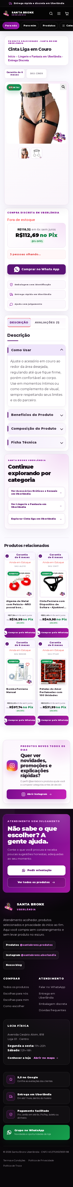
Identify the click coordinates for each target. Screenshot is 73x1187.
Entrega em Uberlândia (47, 995)
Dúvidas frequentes (52, 1010)
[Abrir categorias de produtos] (59, 13)
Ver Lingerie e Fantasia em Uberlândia (36, 505)
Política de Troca (12, 1165)
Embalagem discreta (53, 1003)
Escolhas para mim (16, 999)
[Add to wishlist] (10, 87)
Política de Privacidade (41, 1160)
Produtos (49, 25)
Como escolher (13, 1006)
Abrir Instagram (37, 794)
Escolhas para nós (15, 993)
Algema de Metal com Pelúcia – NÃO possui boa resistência (18, 604)
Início (11, 56)
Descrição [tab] (19, 322)
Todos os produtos (16, 987)
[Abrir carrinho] (67, 13)
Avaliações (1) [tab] (47, 322)
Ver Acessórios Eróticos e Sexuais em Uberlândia (36, 492)
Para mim (30, 25)
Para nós (11, 25)
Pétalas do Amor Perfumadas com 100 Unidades (51, 692)
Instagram (31, 955)
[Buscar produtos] (51, 13)
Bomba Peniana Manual (17, 691)
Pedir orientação (39, 870)
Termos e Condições (14, 1160)
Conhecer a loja (19, 1057)
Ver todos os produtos (34, 882)
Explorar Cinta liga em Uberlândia (36, 518)
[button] (63, 87)
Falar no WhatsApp (52, 987)
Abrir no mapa (44, 1057)
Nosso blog (14, 965)
